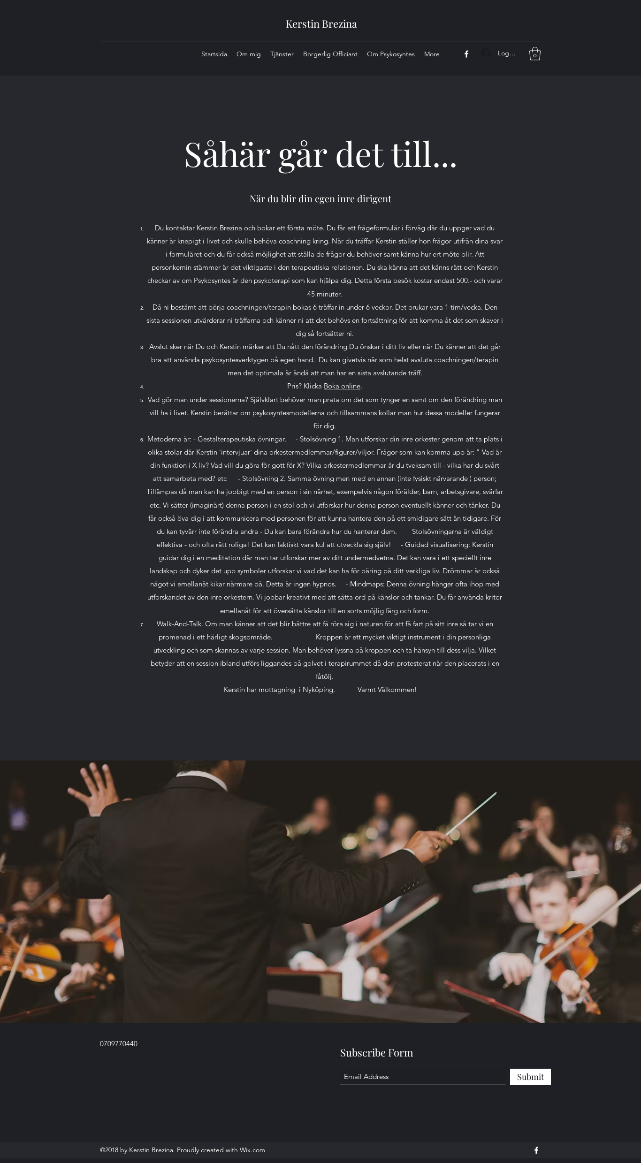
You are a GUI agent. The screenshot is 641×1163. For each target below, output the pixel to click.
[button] (535, 54)
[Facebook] (466, 54)
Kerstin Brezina (321, 23)
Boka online (342, 385)
